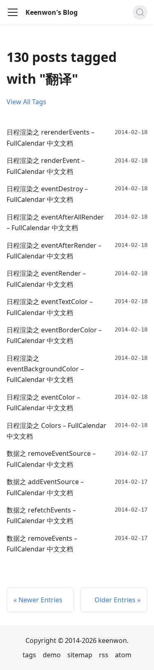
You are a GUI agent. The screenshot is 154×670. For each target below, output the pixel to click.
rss (103, 654)
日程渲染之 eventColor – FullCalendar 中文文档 (43, 402)
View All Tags (26, 101)
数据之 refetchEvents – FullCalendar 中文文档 (41, 515)
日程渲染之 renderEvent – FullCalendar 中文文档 (46, 166)
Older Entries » (117, 599)
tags (29, 654)
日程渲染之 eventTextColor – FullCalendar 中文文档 (50, 307)
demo (52, 654)
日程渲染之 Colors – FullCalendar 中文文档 (56, 431)
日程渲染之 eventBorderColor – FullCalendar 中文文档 (54, 335)
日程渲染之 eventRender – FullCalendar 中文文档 (46, 278)
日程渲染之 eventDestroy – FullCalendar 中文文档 (47, 194)
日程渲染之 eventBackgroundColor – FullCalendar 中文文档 (45, 369)
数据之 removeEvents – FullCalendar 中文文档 (42, 543)
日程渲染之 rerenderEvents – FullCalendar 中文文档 (50, 137)
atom (123, 654)
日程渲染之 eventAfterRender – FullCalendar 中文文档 (54, 251)
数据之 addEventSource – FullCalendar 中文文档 (45, 487)
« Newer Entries (38, 599)
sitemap (79, 654)
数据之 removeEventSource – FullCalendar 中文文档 (51, 459)
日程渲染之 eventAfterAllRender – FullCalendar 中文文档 (55, 222)
